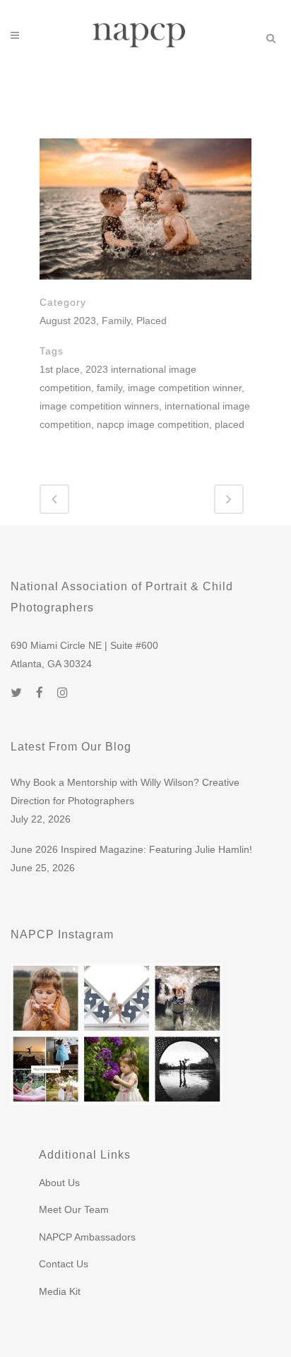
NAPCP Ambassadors (87, 1237)
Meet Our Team (74, 1209)
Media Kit (60, 1291)
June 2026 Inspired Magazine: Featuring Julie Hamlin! (131, 849)
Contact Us (63, 1263)
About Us (59, 1182)
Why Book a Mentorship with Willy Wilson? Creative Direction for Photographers (125, 791)
